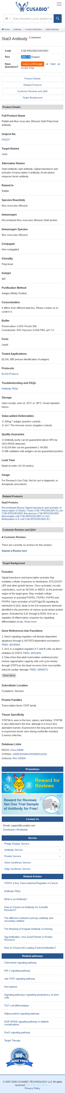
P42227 (6, 139)
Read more (30, 621)
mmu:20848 (16, 749)
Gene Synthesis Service (17, 862)
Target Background (32, 97)
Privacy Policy (32, 1088)
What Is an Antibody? (15, 899)
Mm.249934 (19, 758)
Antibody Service (13, 849)
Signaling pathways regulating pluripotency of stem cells (31, 996)
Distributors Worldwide (15, 829)
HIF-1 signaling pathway (17, 970)
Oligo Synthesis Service (17, 868)
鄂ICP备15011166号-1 (38, 1085)
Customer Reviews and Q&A (33, 91)
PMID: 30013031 (32, 653)
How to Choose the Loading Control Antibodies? (30, 947)
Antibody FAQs (10, 388)
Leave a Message (32, 63)
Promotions (32, 769)
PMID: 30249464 (11, 644)
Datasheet (36, 37)
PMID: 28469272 (39, 669)
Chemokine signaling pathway (20, 962)
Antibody (17, 29)
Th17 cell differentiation (16, 1005)
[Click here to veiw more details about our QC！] (20, 1057)
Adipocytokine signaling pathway (22, 1013)
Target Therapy (12, 1040)
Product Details (32, 78)
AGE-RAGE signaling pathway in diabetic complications (26, 1023)
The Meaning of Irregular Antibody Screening (28, 928)
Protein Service (12, 856)
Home (7, 29)
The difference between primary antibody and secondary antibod (28, 919)
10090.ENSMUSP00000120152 (29, 754)
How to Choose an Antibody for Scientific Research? (26, 908)
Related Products (33, 85)
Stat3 (4, 154)
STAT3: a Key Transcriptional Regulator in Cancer (31, 883)
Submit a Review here (14, 550)
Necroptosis (10, 986)
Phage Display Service (16, 843)
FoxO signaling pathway (17, 1032)
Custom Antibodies (33, 29)
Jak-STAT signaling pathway (19, 978)
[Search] (58, 18)
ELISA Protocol (10, 373)
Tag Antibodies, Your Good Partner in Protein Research (28, 938)
